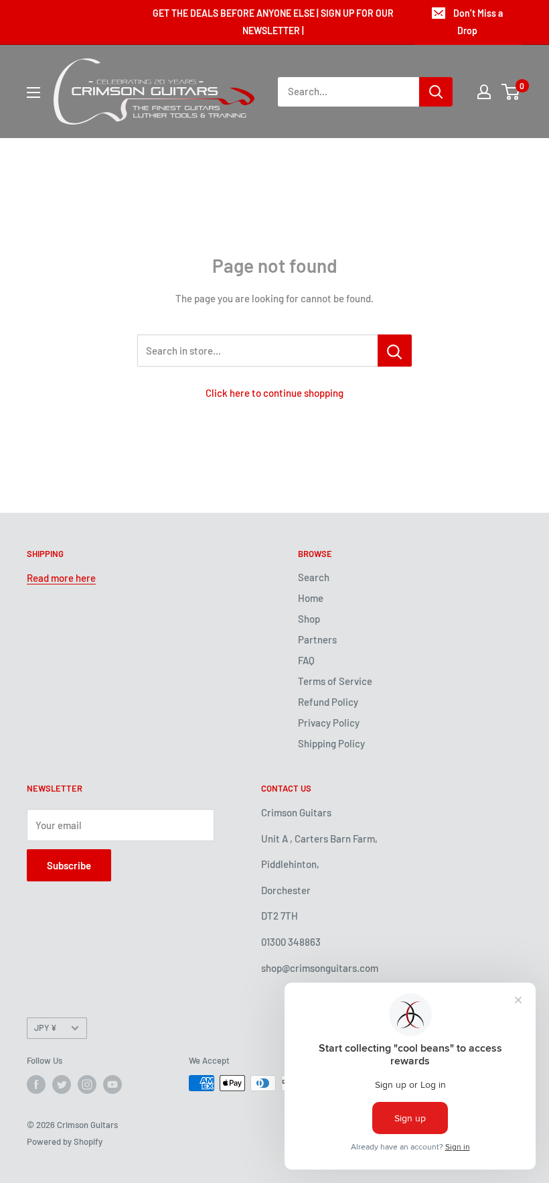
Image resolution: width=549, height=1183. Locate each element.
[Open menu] (33, 92)
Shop (309, 619)
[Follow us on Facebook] (36, 1084)
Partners (317, 639)
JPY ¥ (45, 1027)
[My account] (484, 91)
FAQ (306, 660)
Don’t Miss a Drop (478, 21)
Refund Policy (328, 702)
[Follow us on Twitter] (61, 1084)
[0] (511, 92)
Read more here (61, 578)
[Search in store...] (395, 350)
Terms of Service (335, 681)
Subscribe (69, 865)
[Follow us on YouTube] (112, 1084)
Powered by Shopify (64, 1141)
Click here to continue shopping (274, 393)
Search (313, 577)
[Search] (436, 92)
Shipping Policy (331, 743)
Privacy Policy (329, 723)
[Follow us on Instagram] (87, 1084)
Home (310, 598)
